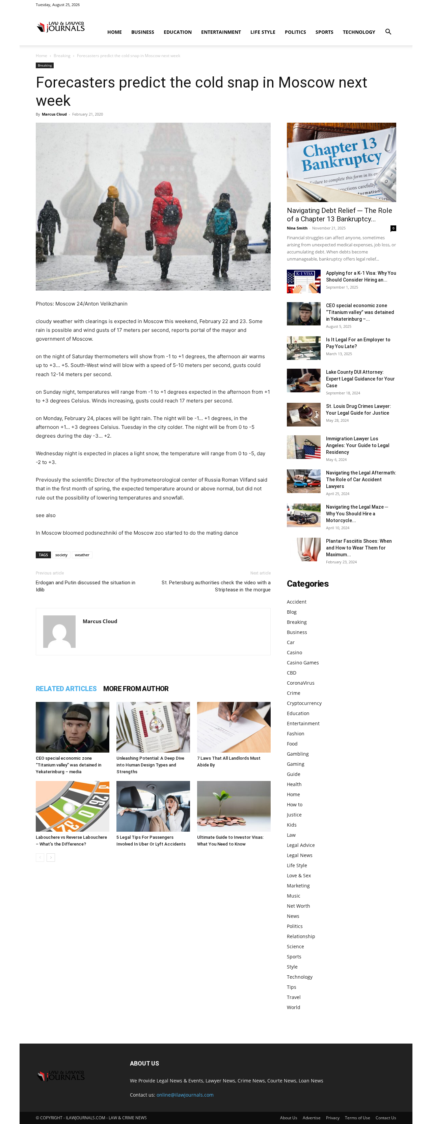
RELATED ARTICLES (66, 689)
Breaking (62, 55)
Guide (293, 774)
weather (82, 554)
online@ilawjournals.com (185, 1095)
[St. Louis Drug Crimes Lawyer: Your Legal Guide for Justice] (304, 414)
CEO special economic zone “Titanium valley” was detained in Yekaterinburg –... (360, 312)
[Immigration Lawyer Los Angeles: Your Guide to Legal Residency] (304, 447)
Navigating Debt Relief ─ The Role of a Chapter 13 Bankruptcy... (339, 214)
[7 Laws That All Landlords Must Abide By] (234, 727)
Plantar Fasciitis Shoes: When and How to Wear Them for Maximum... (359, 547)
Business (142, 32)
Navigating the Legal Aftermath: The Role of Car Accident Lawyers (361, 479)
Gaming (295, 764)
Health (294, 784)
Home (114, 32)
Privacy (333, 1118)
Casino (294, 652)
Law (291, 835)
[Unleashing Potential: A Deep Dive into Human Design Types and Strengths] (153, 727)
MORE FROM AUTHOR (135, 689)
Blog (292, 612)
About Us (288, 1118)
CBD (291, 672)
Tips (291, 987)
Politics (295, 32)
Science (295, 946)
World (293, 1007)
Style (292, 966)
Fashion (295, 733)
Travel (294, 997)
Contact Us (386, 1118)
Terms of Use (357, 1118)
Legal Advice (301, 845)
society (61, 554)
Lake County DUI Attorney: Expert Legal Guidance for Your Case (360, 378)
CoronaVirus (301, 683)
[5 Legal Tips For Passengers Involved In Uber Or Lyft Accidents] (153, 806)
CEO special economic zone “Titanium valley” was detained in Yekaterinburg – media (68, 765)
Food (292, 743)
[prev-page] (40, 857)
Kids (292, 825)
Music (293, 896)
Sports (324, 32)
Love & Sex (299, 875)
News (293, 916)
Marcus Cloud (54, 114)
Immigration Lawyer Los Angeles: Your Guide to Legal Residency (357, 445)
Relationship (301, 936)
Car (291, 642)
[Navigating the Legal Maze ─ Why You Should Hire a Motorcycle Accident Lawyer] (304, 515)
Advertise (312, 1118)
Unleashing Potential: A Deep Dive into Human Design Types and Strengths (150, 765)
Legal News (300, 855)
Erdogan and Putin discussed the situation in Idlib (85, 586)
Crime (293, 693)
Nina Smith (297, 227)
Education (178, 32)
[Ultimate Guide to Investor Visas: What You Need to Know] (234, 806)
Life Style (262, 32)
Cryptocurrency (304, 703)
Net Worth (298, 906)
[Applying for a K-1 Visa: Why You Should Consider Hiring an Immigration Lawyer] (304, 281)
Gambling (298, 754)
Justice (294, 814)
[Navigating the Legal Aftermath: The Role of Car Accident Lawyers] (304, 481)
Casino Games (303, 662)
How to (294, 804)
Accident (296, 601)
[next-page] (51, 857)
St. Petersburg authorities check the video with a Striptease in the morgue (216, 586)
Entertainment (221, 32)
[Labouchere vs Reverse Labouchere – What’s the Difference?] (72, 806)
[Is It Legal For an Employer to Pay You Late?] (304, 348)
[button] (388, 32)
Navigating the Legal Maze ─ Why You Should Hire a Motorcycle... (357, 513)
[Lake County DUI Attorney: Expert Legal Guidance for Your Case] (304, 380)
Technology (359, 32)
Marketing (298, 885)
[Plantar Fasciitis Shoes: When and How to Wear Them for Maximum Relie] (304, 549)
